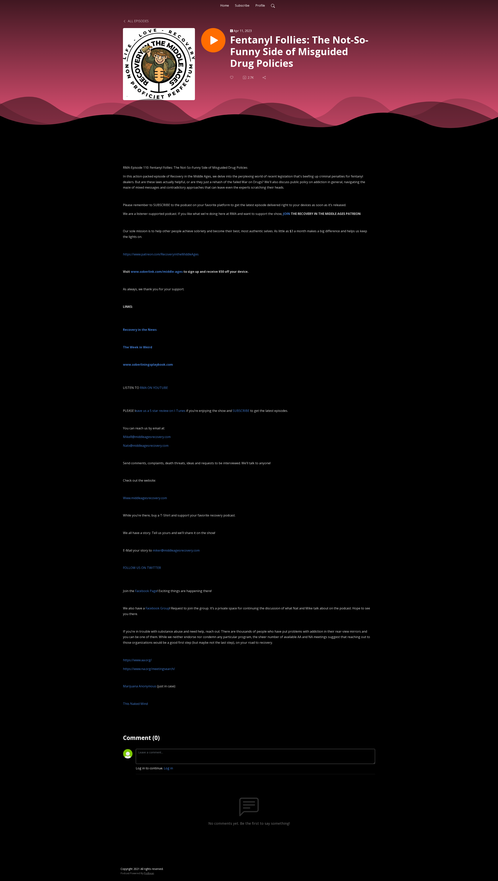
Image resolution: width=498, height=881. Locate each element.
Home (224, 5)
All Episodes (138, 21)
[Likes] (232, 77)
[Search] (272, 5)
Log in (168, 768)
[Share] (264, 77)
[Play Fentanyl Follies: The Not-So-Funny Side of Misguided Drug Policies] (213, 40)
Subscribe (242, 5)
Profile (260, 5)
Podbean (149, 873)
